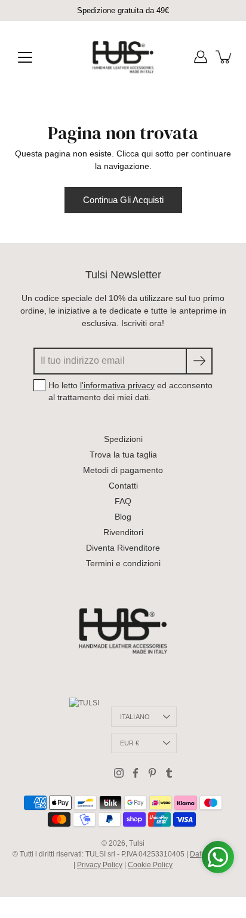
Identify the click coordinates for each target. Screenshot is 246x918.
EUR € (130, 743)
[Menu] (25, 57)
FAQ (123, 501)
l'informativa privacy (117, 385)
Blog (123, 516)
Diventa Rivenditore (123, 547)
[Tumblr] (169, 773)
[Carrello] (224, 56)
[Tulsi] (123, 57)
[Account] (200, 56)
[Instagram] (118, 773)
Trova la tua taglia (123, 454)
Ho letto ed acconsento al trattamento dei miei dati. (130, 391)
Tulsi (136, 843)
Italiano (135, 716)
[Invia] (199, 361)
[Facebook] (135, 773)
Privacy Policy (99, 865)
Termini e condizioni (123, 563)
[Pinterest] (152, 773)
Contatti (123, 485)
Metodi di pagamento (123, 470)
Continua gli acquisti (123, 200)
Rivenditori (123, 532)
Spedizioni (123, 439)
